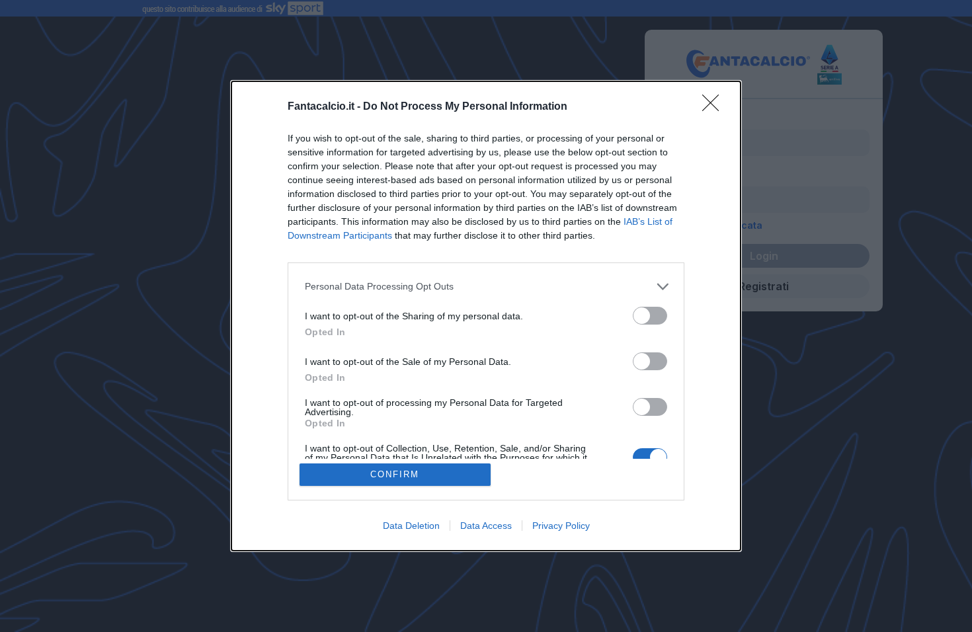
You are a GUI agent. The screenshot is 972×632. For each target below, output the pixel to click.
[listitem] (486, 287)
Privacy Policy (561, 525)
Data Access (486, 525)
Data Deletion (411, 525)
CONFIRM (394, 474)
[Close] (714, 107)
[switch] (650, 316)
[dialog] (486, 316)
